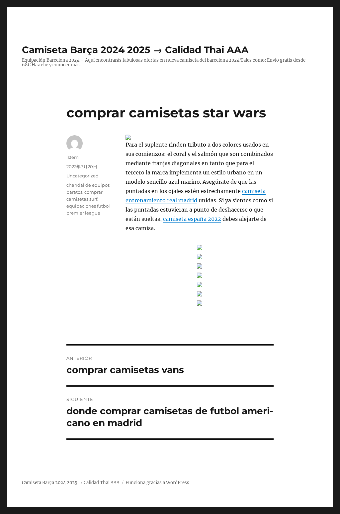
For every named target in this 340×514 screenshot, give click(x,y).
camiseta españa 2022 (192, 219)
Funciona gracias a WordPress (157, 482)
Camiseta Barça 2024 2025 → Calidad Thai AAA (135, 49)
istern (72, 157)
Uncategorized (82, 175)
